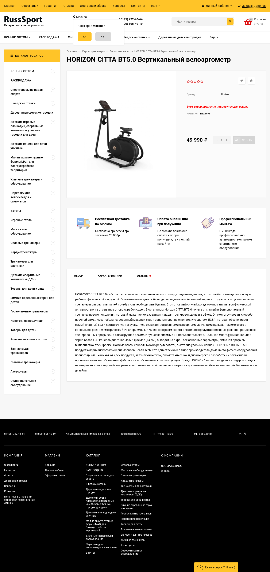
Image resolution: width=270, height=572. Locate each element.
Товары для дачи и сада (135, 499)
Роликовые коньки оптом (136, 529)
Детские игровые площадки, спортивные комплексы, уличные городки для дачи (100, 502)
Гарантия (50, 5)
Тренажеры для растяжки (136, 486)
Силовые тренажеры (133, 475)
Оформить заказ (55, 475)
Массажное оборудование (137, 470)
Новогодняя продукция (135, 518)
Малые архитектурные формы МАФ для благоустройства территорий (99, 526)
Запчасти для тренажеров (137, 534)
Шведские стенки (96, 484)
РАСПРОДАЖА (95, 470)
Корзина (50, 464)
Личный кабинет (55, 470)
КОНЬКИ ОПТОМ (96, 464)
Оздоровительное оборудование (131, 552)
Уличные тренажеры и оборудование (99, 537)
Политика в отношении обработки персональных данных (19, 500)
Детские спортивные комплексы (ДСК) (133, 493)
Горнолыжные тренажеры (136, 513)
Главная (9, 5)
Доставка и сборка (93, 5)
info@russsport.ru (131, 433)
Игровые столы (130, 464)
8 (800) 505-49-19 (131, 23)
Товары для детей (131, 524)
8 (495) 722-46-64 (131, 19)
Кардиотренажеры (132, 480)
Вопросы (119, 5)
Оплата (68, 5)
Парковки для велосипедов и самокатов (101, 546)
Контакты (138, 5)
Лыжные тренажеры (133, 540)
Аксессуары (128, 545)
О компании (30, 5)
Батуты (90, 552)
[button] (216, 567)
